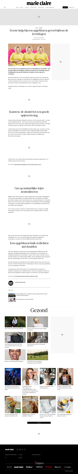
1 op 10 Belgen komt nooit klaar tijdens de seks (25, 276)
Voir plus (39, 422)
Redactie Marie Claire (20, 282)
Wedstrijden (41, 7)
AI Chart (20, 454)
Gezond (39, 310)
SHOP (65, 7)
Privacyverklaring (36, 454)
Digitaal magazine (50, 7)
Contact (20, 457)
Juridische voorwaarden (11, 454)
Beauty (21, 7)
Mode (17, 7)
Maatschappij (34, 7)
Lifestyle (27, 7)
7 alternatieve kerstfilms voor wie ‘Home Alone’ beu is (27, 164)
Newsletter (71, 7)
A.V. (6, 457)
